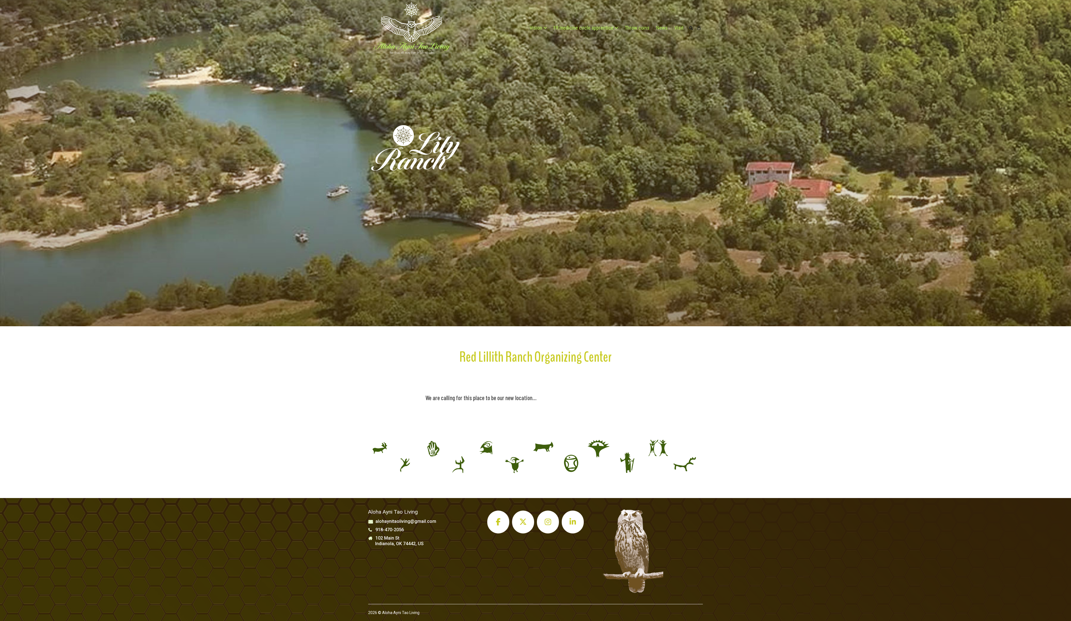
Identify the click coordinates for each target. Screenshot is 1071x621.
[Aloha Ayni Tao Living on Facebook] (498, 522)
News (662, 28)
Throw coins (637, 28)
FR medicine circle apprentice (583, 28)
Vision (536, 28)
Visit (679, 28)
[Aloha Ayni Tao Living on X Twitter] (523, 522)
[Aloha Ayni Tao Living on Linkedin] (573, 522)
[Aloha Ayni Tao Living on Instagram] (548, 522)
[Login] (699, 28)
